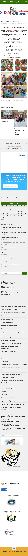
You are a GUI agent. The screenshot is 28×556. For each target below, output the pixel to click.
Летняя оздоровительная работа (11, 343)
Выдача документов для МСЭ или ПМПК (13, 306)
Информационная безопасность (10, 367)
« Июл (3, 219)
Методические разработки (9, 325)
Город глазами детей (8, 247)
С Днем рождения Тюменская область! (14, 232)
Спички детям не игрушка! (10, 237)
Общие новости (12, 17)
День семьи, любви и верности (11, 264)
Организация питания (8, 316)
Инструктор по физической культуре (12, 404)
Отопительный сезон (7, 377)
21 (18, 213)
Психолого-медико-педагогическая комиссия (12, 381)
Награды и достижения (8, 354)
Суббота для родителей (8, 340)
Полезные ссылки (6, 371)
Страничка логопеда (7, 319)
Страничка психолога (7, 322)
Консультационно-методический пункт (13, 312)
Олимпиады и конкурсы (8, 351)
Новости (4, 17)
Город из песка (6, 253)
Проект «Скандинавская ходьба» (19, 130)
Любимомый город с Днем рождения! (13, 242)
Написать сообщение (10, 186)
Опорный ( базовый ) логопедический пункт (12, 332)
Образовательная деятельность (10, 309)
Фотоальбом (4, 358)
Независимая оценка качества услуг (12, 374)
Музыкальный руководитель (10, 401)
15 (21, 211)
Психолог (4, 394)
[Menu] (26, 2)
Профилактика (5, 328)
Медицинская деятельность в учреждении (10, 347)
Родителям (4, 361)
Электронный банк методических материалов (11, 408)
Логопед (3, 391)
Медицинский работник (8, 397)
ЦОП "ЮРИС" (22, 551)
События (20, 17)
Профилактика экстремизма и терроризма (14, 364)
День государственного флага (11, 227)
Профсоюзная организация (9, 337)
